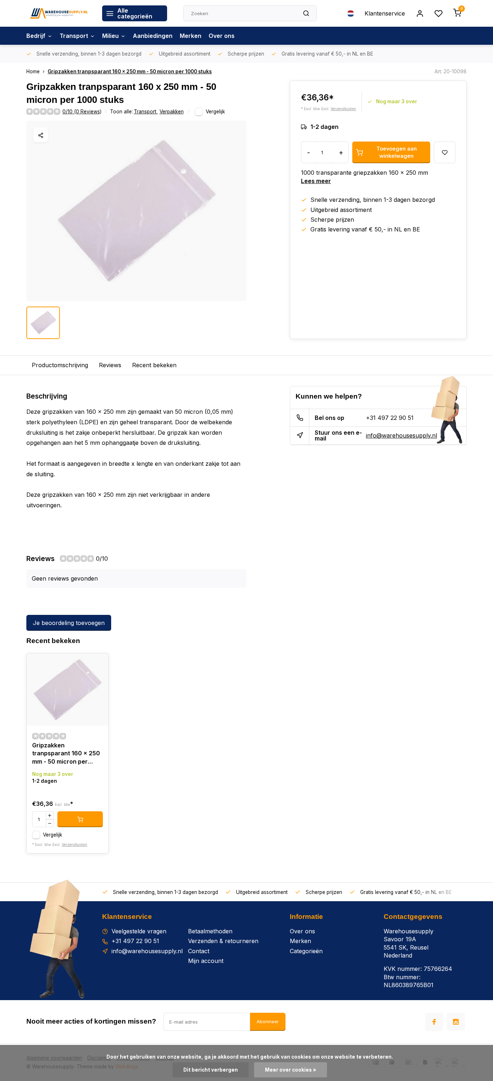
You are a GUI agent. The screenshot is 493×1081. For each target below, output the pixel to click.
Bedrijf (35, 35)
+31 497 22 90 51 (390, 417)
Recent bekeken (154, 365)
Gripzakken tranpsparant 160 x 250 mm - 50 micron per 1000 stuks (130, 71)
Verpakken (172, 111)
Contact (198, 951)
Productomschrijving (60, 365)
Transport (74, 35)
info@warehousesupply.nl (401, 435)
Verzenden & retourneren (223, 941)
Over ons (222, 35)
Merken (190, 35)
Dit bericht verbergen (210, 1070)
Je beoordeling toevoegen (69, 622)
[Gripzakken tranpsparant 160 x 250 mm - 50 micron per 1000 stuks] (67, 690)
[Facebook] (434, 1022)
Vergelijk (215, 111)
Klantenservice (385, 13)
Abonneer (268, 1021)
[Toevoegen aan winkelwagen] (80, 819)
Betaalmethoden (210, 931)
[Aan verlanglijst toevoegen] (97, 664)
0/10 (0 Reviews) (81, 111)
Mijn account (205, 960)
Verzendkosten (343, 109)
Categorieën (306, 951)
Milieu (110, 35)
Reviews (110, 365)
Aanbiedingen (153, 35)
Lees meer (316, 180)
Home (33, 71)
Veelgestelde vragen (139, 931)
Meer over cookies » (290, 1070)
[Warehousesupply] (58, 13)
